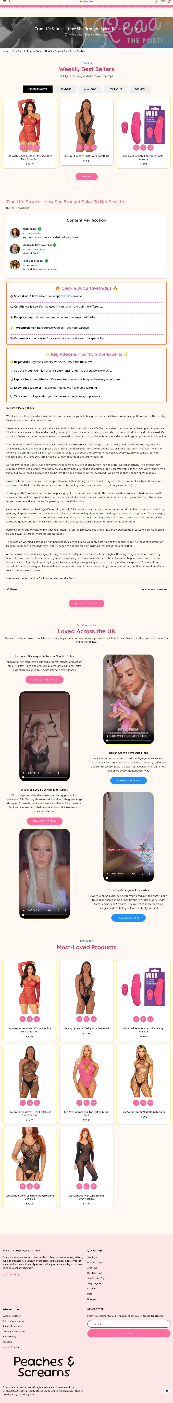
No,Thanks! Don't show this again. (126, 752)
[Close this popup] (158, 672)
